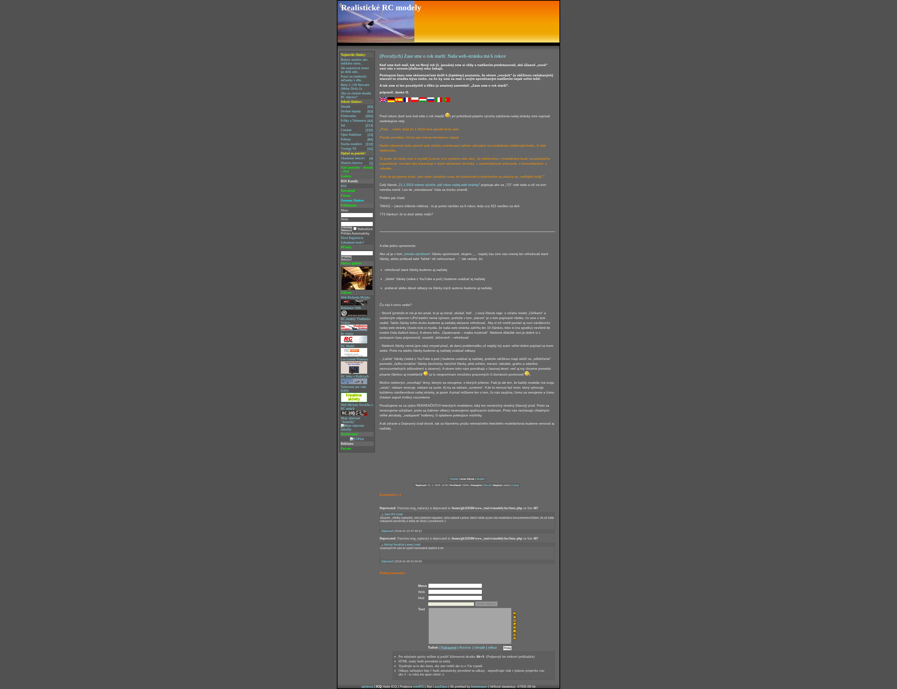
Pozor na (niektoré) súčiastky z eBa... (354, 78)
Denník (357, 107)
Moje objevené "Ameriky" (350, 420)
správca (367, 686)
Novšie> (481, 479)
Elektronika (357, 116)
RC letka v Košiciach (355, 376)
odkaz (492, 647)
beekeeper (479, 686)
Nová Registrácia (352, 238)
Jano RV (389, 514)
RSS (344, 186)
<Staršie (453, 479)
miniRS (418, 686)
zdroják (479, 647)
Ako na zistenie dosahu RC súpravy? (356, 95)
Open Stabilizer (357, 135)
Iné (357, 125)
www (410, 544)
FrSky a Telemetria (357, 121)
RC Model (347, 346)
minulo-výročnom (417, 254)
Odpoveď (387, 531)
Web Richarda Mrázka (355, 297)
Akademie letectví (357, 158)
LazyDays (440, 686)
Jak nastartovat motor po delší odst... (355, 70)
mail (400, 514)
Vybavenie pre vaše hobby (353, 388)
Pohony (357, 139)
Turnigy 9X (357, 149)
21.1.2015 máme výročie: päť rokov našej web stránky (439, 185)
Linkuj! (515, 485)
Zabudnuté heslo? (352, 242)
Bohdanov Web (351, 308)
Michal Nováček (394, 544)
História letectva (357, 163)
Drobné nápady (357, 111)
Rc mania (347, 333)
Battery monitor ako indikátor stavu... (354, 61)
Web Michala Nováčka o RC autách (357, 406)
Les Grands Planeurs (354, 359)
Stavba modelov (357, 144)
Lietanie (357, 130)
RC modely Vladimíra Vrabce (355, 320)
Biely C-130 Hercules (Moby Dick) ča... (355, 86)
